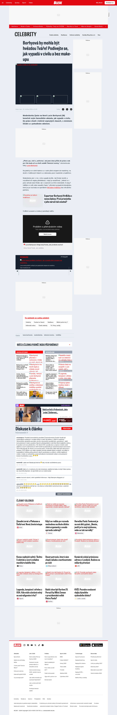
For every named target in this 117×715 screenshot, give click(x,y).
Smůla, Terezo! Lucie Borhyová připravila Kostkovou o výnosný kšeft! (22, 376)
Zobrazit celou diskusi (64, 494)
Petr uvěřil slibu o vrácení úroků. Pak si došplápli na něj (21, 394)
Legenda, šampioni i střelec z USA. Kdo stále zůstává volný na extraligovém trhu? (51, 376)
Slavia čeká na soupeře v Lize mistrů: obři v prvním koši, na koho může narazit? (51, 367)
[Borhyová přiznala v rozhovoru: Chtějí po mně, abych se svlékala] (36, 358)
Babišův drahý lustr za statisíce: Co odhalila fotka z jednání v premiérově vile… (51, 358)
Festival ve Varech (39, 322)
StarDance (64, 35)
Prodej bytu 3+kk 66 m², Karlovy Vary (51, 393)
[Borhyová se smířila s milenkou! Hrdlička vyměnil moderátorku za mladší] (36, 386)
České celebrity (53, 35)
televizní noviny (49, 335)
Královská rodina (30, 325)
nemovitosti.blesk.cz (64, 398)
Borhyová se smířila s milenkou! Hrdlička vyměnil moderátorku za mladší (22, 385)
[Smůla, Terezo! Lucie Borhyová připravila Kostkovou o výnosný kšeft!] (36, 377)
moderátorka (38, 335)
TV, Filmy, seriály (55, 325)
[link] (24, 645)
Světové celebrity (75, 35)
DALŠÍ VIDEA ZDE (65, 405)
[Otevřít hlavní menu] (2, 2)
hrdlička (58, 335)
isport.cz (61, 370)
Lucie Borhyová (32, 165)
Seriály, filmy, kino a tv (88, 35)
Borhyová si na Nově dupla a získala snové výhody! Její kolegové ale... (22, 367)
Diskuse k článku (29, 429)
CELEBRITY (25, 34)
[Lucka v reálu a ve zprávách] (26, 65)
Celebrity (28, 322)
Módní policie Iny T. (62, 322)
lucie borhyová (27, 335)
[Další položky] (105, 26)
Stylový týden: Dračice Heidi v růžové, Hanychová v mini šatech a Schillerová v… (51, 385)
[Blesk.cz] (58, 2)
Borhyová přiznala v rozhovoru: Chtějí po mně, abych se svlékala (22, 358)
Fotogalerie (24, 257)
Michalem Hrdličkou (54, 187)
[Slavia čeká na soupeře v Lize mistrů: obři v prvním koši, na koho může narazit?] (65, 367)
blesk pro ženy (63, 389)
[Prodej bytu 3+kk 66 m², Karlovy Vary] (65, 395)
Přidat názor (67, 428)
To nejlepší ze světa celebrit (37, 318)
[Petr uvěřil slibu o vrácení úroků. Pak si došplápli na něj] (36, 395)
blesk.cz (61, 361)
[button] (85, 645)
